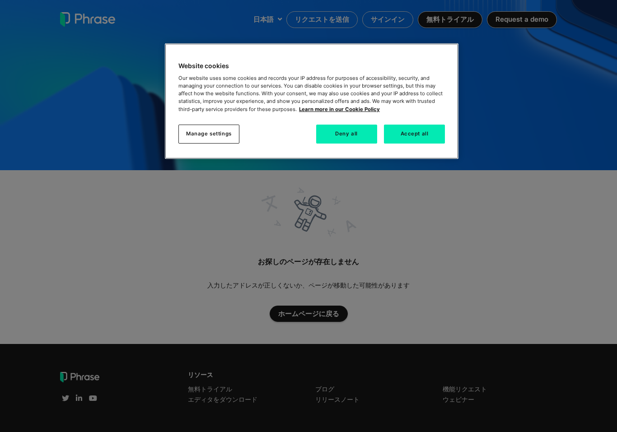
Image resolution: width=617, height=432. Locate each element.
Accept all (415, 133)
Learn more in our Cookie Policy (339, 109)
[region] (311, 101)
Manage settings (209, 133)
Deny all (346, 133)
